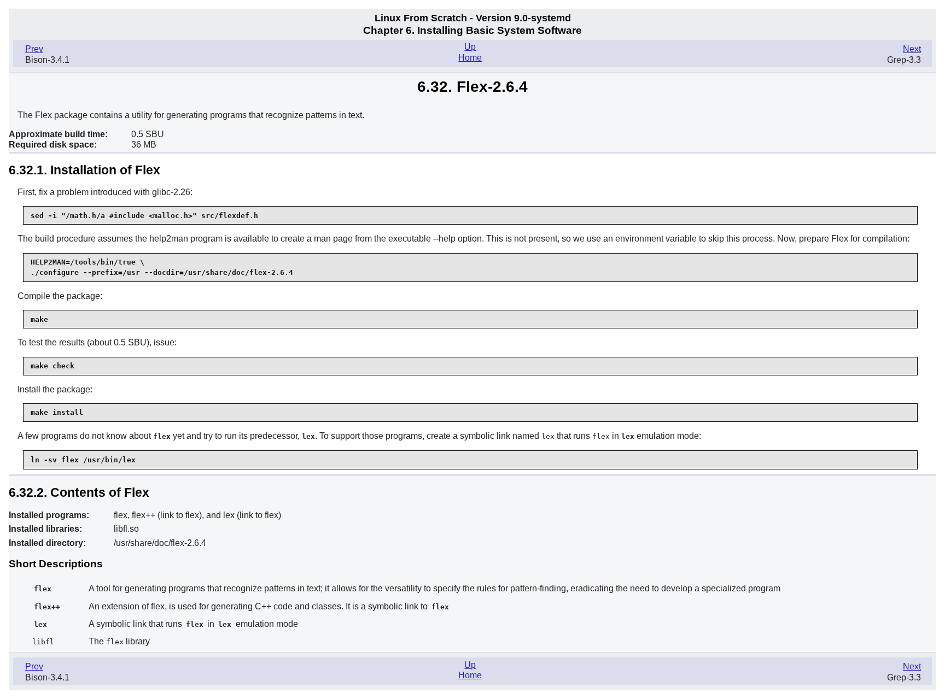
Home (470, 57)
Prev (34, 49)
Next (912, 49)
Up (470, 46)
